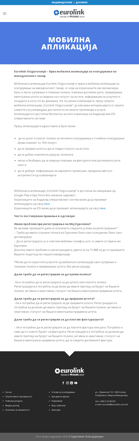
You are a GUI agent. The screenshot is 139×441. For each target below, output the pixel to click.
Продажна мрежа (60, 396)
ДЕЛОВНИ (81, 2)
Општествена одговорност (18, 396)
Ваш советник (59, 405)
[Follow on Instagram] (67, 383)
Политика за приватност (17, 409)
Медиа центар (12, 405)
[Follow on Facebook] (63, 383)
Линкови (56, 409)
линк (47, 204)
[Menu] (5, 13)
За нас (8, 392)
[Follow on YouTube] (75, 383)
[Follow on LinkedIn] (71, 383)
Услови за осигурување (63, 392)
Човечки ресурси (14, 401)
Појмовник (57, 401)
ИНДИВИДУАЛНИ (62, 2)
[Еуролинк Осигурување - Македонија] (69, 13)
